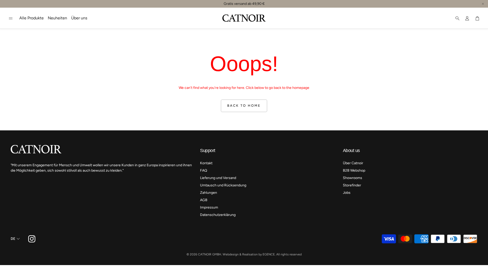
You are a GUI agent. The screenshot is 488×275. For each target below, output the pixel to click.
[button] (10, 18)
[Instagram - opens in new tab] (31, 238)
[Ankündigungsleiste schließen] (483, 4)
